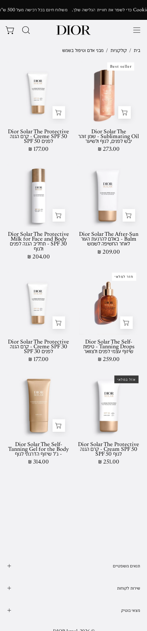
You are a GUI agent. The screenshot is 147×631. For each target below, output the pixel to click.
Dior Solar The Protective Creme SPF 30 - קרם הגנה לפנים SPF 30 (38, 346)
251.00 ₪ (108, 461)
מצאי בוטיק (130, 610)
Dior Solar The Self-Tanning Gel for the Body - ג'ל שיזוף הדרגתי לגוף (38, 449)
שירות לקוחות (128, 588)
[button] (25, 30)
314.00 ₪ (38, 461)
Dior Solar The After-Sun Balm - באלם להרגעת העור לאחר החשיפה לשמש (108, 239)
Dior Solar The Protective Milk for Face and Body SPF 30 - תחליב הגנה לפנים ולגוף (38, 241)
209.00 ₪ (108, 252)
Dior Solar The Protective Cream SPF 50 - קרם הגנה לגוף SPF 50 (108, 449)
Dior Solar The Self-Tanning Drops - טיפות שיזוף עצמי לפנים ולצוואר (108, 346)
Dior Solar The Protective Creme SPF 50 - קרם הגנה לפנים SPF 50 (38, 136)
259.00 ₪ (109, 359)
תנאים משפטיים (126, 566)
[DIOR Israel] (73, 30)
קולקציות (118, 50)
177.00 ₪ (38, 149)
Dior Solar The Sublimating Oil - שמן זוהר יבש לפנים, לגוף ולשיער (108, 136)
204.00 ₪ (38, 256)
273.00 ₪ (109, 149)
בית (137, 50)
